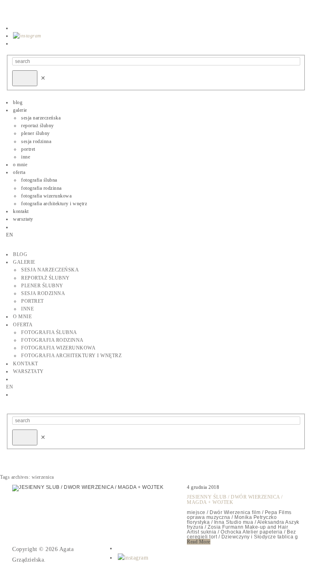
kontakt (21, 211)
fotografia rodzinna (41, 188)
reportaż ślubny (37, 125)
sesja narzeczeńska (41, 118)
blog (17, 102)
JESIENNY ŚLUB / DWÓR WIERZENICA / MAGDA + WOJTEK (235, 499)
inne (25, 157)
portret (28, 149)
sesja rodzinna (36, 141)
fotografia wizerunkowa (46, 196)
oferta (19, 172)
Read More (198, 542)
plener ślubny (35, 133)
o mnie (20, 164)
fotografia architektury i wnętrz (54, 203)
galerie (20, 110)
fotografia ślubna (39, 180)
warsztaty (23, 219)
